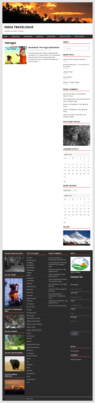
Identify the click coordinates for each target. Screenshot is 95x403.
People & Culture (64, 36)
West (28, 382)
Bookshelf (29, 301)
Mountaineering (31, 260)
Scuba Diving (30, 270)
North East (29, 370)
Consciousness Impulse (60, 306)
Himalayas (30, 364)
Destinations (28, 36)
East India (29, 283)
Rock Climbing (30, 267)
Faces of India (30, 307)
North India (30, 289)
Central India (30, 280)
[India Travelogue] (47, 22)
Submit (75, 334)
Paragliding (30, 263)
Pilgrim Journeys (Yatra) (33, 344)
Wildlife (29, 275)
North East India (31, 286)
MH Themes (30, 399)
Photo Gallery (79, 36)
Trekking (29, 272)
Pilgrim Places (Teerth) (33, 347)
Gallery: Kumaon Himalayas (34, 324)
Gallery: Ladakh (31, 327)
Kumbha (29, 341)
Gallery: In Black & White (33, 321)
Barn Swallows (67, 77)
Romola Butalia (43, 50)
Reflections (30, 350)
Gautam (51, 289)
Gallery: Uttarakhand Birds (34, 330)
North (28, 367)
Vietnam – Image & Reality (71, 82)
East (28, 361)
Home (5, 36)
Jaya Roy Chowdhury (69, 94)
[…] (39, 61)
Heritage (29, 310)
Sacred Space (51, 36)
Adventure (39, 36)
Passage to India (31, 313)
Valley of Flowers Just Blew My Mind (74, 59)
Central (29, 359)
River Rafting (30, 265)
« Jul (64, 181)
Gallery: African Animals (33, 318)
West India (30, 295)
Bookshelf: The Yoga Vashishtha (43, 47)
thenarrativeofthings (54, 294)
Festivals (29, 338)
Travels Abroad (31, 379)
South (28, 376)
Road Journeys (31, 373)
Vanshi (65, 115)
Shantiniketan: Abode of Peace (57, 260)
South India (30, 292)
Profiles (29, 333)
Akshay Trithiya (68, 72)
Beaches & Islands (32, 356)
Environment (30, 304)
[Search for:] (77, 48)
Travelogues (15, 36)
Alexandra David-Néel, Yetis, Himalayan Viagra (58, 264)
